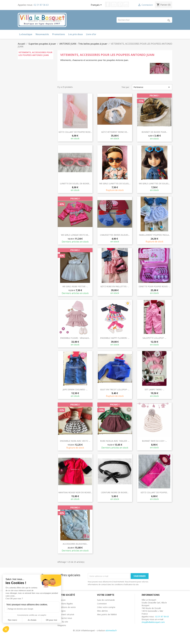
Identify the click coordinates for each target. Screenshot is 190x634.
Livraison (61, 600)
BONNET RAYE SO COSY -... (154, 441)
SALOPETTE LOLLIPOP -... (154, 338)
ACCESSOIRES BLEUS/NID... (75, 543)
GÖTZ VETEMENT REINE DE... (114, 132)
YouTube (114, 4)
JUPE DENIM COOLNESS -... (75, 389)
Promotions (58, 34)
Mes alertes (102, 610)
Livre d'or (91, 34)
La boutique (25, 34)
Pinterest (120, 4)
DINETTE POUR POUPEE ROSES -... (154, 286)
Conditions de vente (66, 607)
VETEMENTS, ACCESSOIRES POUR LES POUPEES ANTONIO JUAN (35, 53)
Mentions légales (65, 603)
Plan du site (62, 621)
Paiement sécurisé (65, 614)
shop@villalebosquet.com (153, 622)
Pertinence (152, 87)
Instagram (126, 4)
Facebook (108, 4)
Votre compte (105, 594)
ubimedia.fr (111, 630)
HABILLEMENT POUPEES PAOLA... (154, 235)
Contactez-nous (64, 618)
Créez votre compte (106, 607)
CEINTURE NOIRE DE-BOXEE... (115, 492)
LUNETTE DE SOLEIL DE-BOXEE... (75, 183)
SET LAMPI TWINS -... (154, 389)
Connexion (102, 603)
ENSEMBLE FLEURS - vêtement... (75, 338)
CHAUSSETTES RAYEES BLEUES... (114, 235)
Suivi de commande (106, 600)
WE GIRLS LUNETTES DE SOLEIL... (114, 183)
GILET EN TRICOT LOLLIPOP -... (114, 389)
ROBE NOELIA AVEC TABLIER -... (114, 441)
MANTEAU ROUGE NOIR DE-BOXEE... (75, 492)
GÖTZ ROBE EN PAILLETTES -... (114, 286)
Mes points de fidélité (107, 614)
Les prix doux (75, 34)
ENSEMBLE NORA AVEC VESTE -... (75, 441)
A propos (61, 610)
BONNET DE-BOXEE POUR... (154, 132)
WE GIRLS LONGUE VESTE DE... (75, 235)
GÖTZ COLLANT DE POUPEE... (154, 492)
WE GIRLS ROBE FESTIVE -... (75, 286)
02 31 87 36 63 (41, 4)
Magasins (61, 625)
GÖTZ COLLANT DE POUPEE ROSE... (75, 132)
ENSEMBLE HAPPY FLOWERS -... (114, 338)
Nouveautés (42, 34)
